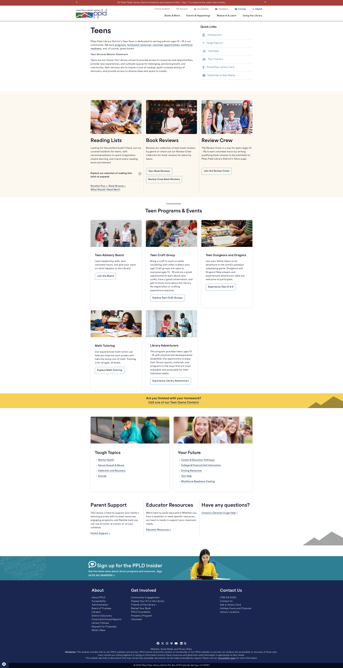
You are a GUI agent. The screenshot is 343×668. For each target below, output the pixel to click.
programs (120, 45)
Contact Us (226, 601)
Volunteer (213, 51)
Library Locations (229, 612)
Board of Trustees (101, 609)
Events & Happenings (198, 16)
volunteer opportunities (166, 45)
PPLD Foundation (141, 612)
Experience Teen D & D (221, 287)
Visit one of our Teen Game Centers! (173, 402)
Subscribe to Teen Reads (221, 75)
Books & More (172, 16)
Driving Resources (191, 471)
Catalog (242, 9)
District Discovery (102, 616)
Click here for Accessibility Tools (4, 664)
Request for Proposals (104, 627)
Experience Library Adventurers (170, 381)
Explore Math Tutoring (109, 370)
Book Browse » (117, 186)
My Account (182, 9)
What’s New (98, 630)
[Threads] (185, 644)
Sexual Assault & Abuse (111, 465)
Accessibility (203, 9)
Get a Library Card (230, 605)
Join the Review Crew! (217, 171)
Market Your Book (141, 609)
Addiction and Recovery (111, 471)
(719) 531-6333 (228, 598)
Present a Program (141, 616)
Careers (96, 612)
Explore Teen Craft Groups (167, 298)
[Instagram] (167, 644)
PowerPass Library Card (220, 67)
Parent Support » (100, 533)
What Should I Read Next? (105, 190)
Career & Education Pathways (198, 460)
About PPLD (98, 598)
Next (265, 2)
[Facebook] (158, 644)
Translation (223, 9)
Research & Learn (226, 16)
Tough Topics (213, 43)
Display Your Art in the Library (147, 601)
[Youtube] (176, 644)
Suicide (102, 476)
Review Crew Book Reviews (164, 179)
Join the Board (105, 276)
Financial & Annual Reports (106, 620)
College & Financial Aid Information (201, 465)
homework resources (139, 45)
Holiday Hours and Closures (235, 609)
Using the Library (252, 16)
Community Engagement (145, 598)
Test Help (186, 476)
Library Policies (100, 623)
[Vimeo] (171, 644)
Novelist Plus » (99, 186)
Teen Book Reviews (159, 171)
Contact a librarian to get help (219, 513)
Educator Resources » (158, 530)
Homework (213, 35)
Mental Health (106, 460)
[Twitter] (162, 644)
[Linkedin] (181, 644)
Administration (100, 605)
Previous (77, 2)
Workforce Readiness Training (198, 482)
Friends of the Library (143, 605)
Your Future (214, 59)
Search (258, 9)
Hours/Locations (162, 9)
